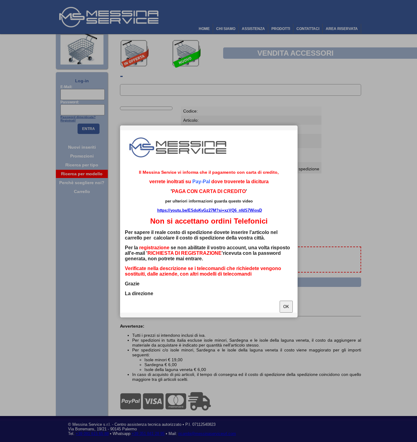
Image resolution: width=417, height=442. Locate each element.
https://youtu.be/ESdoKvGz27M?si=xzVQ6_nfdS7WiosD (209, 210)
